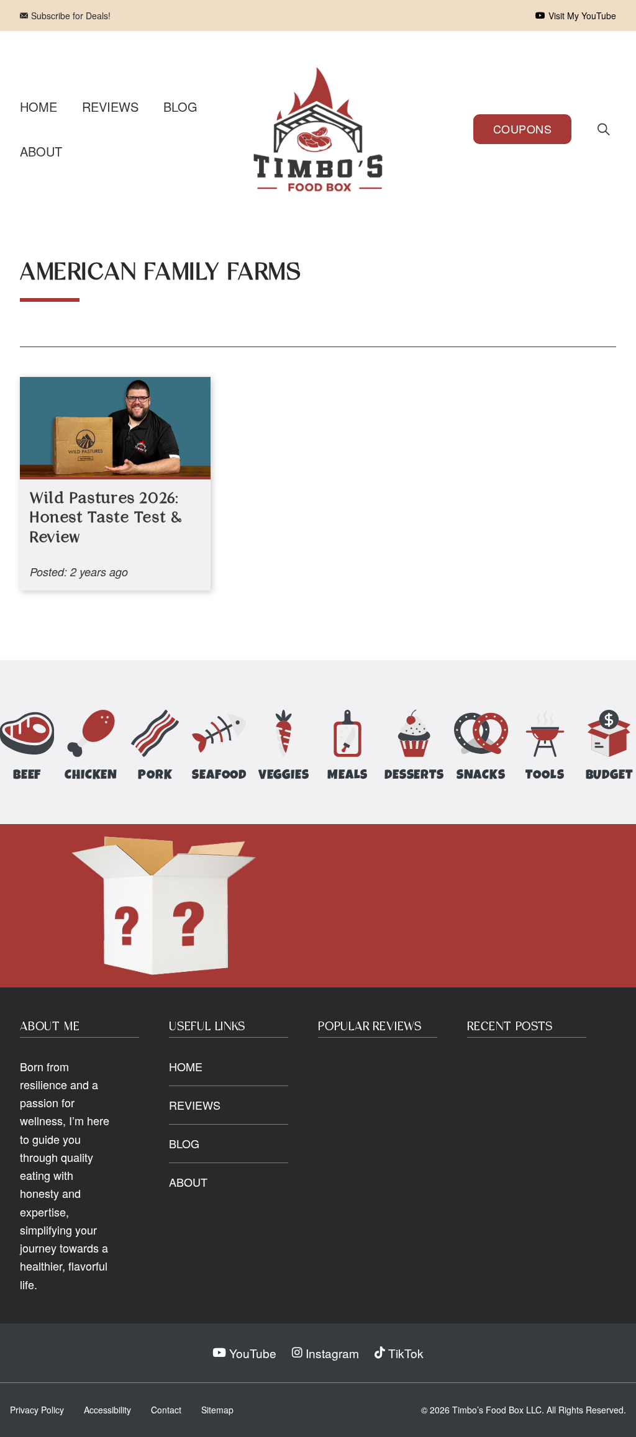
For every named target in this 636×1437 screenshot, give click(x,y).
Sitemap (217, 1409)
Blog (180, 106)
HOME (185, 1066)
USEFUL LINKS (207, 1027)
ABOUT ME (50, 1027)
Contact (166, 1409)
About (41, 151)
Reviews (110, 106)
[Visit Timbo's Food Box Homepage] (318, 129)
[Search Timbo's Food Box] (603, 129)
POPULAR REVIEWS (370, 1027)
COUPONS (522, 128)
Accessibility (107, 1409)
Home (38, 106)
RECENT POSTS (510, 1027)
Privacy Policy (37, 1409)
